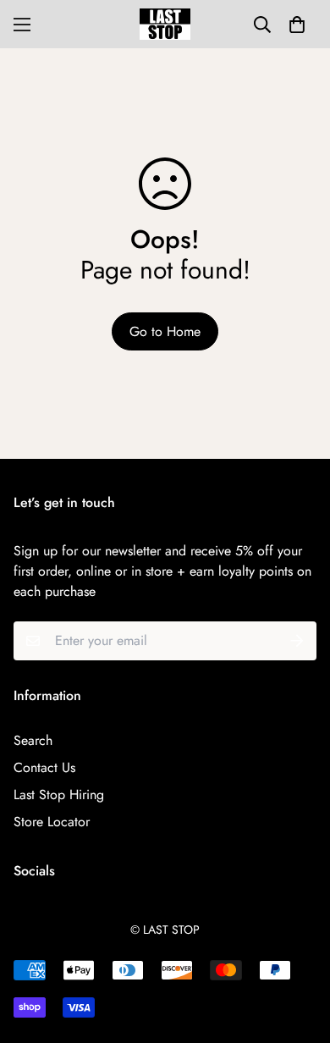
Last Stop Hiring (59, 794)
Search (33, 740)
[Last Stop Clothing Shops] (165, 24)
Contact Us (44, 767)
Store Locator (52, 821)
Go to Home (165, 331)
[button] (297, 24)
